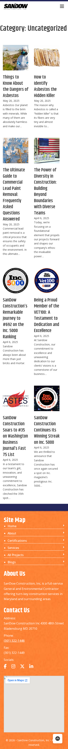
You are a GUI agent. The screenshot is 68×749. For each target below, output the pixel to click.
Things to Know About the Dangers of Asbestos (15, 86)
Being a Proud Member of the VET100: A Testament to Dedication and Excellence (46, 315)
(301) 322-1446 (14, 641)
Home (12, 526)
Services (13, 548)
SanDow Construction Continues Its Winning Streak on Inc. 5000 (47, 430)
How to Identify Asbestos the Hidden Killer (45, 86)
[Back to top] (57, 738)
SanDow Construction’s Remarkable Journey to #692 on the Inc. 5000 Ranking (15, 319)
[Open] (62, 6)
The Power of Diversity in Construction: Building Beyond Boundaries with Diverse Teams (45, 191)
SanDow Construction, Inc (33, 740)
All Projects (16, 555)
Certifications (17, 541)
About (12, 533)
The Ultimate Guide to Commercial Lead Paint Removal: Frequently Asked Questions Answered (14, 194)
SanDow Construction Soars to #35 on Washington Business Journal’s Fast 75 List (15, 436)
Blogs (12, 562)
